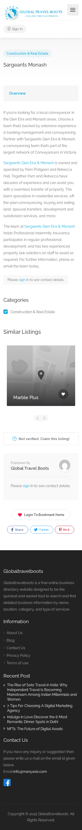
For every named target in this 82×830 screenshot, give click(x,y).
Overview (17, 93)
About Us (15, 633)
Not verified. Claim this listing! (43, 439)
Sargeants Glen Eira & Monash (28, 163)
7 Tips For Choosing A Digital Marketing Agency (39, 708)
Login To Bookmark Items (44, 515)
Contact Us (16, 648)
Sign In (17, 29)
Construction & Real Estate (27, 53)
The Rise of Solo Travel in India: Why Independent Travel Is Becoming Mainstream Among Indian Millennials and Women (42, 692)
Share (18, 529)
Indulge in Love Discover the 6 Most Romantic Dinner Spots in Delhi (37, 719)
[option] (41, 379)
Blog (11, 640)
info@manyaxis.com (30, 771)
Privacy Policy (18, 655)
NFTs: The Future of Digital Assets (35, 729)
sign (22, 280)
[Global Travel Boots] (33, 13)
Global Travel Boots (30, 468)
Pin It (65, 529)
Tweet (43, 529)
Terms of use (17, 663)
